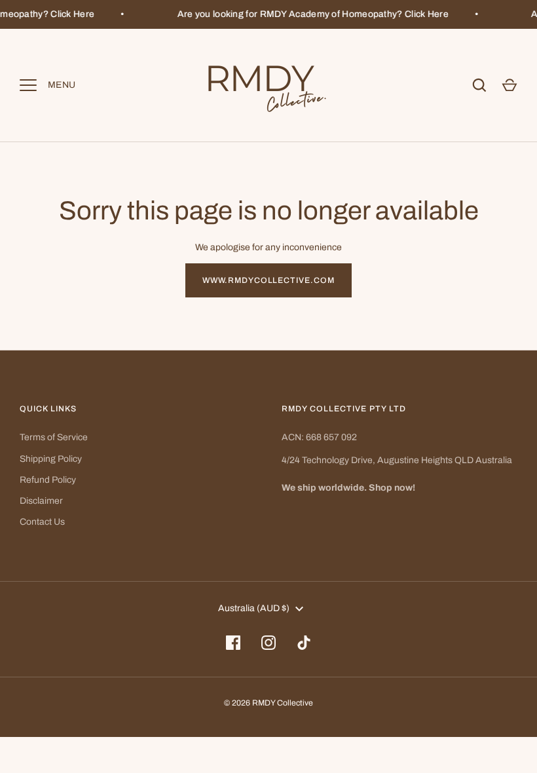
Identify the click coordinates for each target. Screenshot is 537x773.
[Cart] (509, 85)
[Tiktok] (303, 642)
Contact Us (42, 522)
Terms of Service (54, 437)
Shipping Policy (51, 459)
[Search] (479, 85)
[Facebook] (233, 642)
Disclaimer (41, 501)
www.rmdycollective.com (268, 280)
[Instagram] (268, 642)
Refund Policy (48, 480)
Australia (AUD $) (253, 608)
